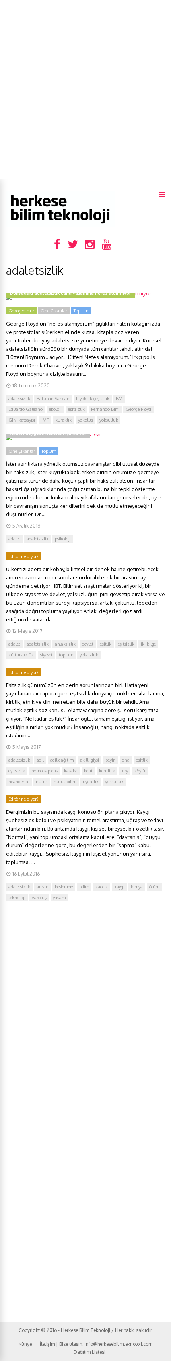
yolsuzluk (89, 655)
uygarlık (91, 781)
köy (124, 771)
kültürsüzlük (21, 655)
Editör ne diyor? (23, 556)
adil (40, 760)
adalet (14, 539)
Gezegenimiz (21, 311)
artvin (43, 887)
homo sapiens (44, 771)
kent (88, 771)
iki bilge (148, 644)
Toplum (81, 311)
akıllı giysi (89, 760)
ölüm (154, 887)
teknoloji (16, 897)
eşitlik (105, 644)
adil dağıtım (62, 760)
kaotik (101, 887)
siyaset (46, 655)
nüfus (41, 781)
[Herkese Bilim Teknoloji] (60, 225)
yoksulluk (108, 420)
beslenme (64, 887)
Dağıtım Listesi (89, 1352)
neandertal (18, 781)
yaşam (59, 897)
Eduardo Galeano (25, 409)
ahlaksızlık (65, 644)
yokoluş (85, 420)
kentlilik (107, 771)
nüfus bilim (65, 781)
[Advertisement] (85, 89)
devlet (87, 644)
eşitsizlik (76, 409)
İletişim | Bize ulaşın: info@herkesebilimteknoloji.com (96, 1344)
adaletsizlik (19, 398)
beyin (110, 760)
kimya (137, 887)
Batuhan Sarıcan (53, 398)
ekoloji (55, 409)
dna (126, 760)
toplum (66, 655)
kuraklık (63, 420)
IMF (45, 420)
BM (119, 398)
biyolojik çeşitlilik (92, 398)
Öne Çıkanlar (54, 311)
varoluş (39, 897)
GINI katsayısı (21, 420)
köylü (139, 771)
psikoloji (63, 539)
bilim (84, 887)
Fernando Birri (105, 409)
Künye (25, 1344)
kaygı (119, 887)
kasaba (71, 771)
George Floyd (138, 409)
